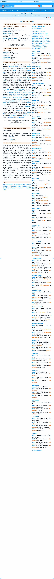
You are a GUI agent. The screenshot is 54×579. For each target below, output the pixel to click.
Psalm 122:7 (27, 92)
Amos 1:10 (20, 101)
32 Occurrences (37, 450)
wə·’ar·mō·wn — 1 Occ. (39, 48)
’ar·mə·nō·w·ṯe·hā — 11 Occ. (40, 35)
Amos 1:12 (12, 115)
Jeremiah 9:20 (17, 97)
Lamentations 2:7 (37, 323)
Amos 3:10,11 (23, 96)
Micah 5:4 (20, 94)
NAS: (33, 55)
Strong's (6, 17)
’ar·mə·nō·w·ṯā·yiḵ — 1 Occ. (40, 33)
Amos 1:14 (27, 113)
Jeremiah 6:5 (7, 97)
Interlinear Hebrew (19, 184)
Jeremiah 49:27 (26, 99)
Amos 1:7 (14, 113)
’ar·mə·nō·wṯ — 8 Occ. (38, 31)
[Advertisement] (27, 464)
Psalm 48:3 (35, 100)
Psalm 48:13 (36, 117)
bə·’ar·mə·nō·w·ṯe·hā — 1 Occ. (41, 40)
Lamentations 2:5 (37, 307)
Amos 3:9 (22, 68)
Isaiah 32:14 (21, 89)
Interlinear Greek (8, 184)
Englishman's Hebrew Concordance (13, 188)
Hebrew (10, 17)
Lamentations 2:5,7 (16, 91)
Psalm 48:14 (18, 92)
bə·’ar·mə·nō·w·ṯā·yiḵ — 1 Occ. (41, 38)
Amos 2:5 (27, 94)
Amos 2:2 (26, 115)
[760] (52, 261)
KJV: (33, 58)
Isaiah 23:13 (11, 101)
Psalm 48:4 (10, 92)
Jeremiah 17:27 (7, 96)
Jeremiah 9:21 (36, 242)
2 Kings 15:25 (17, 80)
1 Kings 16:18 (36, 52)
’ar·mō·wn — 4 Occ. (38, 36)
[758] (2, 261)
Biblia (3, 17)
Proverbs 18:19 (25, 77)
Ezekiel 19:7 (27, 106)
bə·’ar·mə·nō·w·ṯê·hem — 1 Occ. (41, 41)
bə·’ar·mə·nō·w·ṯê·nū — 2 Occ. (41, 43)
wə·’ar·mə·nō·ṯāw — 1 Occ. (40, 46)
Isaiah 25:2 (6, 102)
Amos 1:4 (16, 70)
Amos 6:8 (6, 89)
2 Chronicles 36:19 (38, 83)
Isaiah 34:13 (36, 208)
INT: (33, 62)
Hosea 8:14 (12, 94)
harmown (11, 136)
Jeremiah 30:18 (13, 66)
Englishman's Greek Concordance (20, 186)
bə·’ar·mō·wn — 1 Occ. (38, 45)
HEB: (33, 53)
